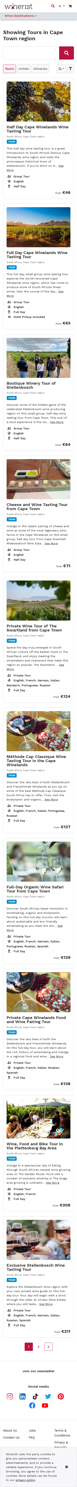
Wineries (40, 69)
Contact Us (11, 1437)
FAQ (32, 1437)
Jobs (32, 1430)
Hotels (23, 69)
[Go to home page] (18, 6)
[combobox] (30, 52)
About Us (10, 1430)
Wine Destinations (20, 16)
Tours (9, 69)
